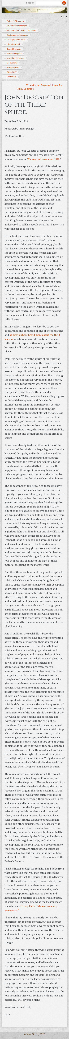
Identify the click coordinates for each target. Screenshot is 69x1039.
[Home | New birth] (34, 10)
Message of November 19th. (44, 159)
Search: (30, 2)
